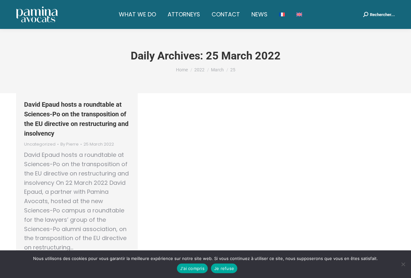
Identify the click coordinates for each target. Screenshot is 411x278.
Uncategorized (40, 144)
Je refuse (224, 268)
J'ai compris (192, 268)
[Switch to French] (282, 14)
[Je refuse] (403, 264)
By (69, 144)
